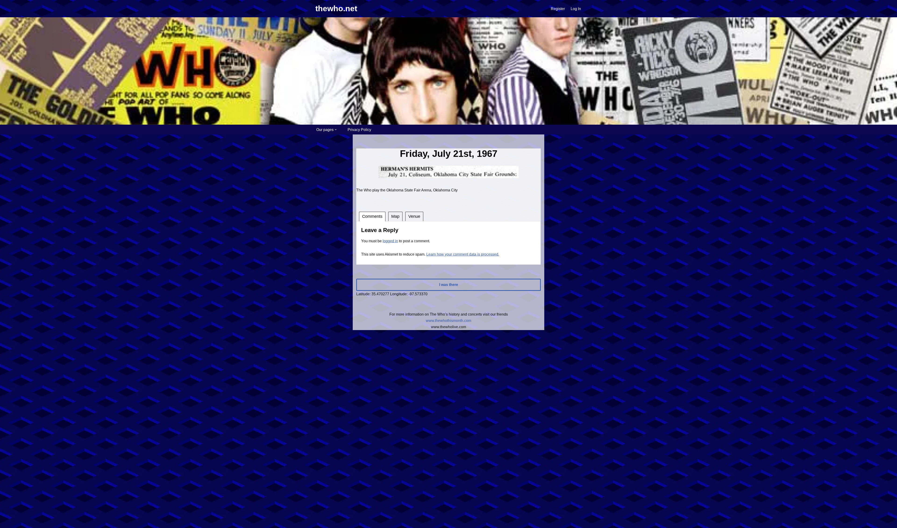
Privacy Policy (359, 130)
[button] (336, 129)
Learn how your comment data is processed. (462, 254)
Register (558, 9)
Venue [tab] (414, 216)
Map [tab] (395, 216)
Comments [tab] (372, 216)
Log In (576, 9)
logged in (390, 241)
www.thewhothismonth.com (448, 321)
